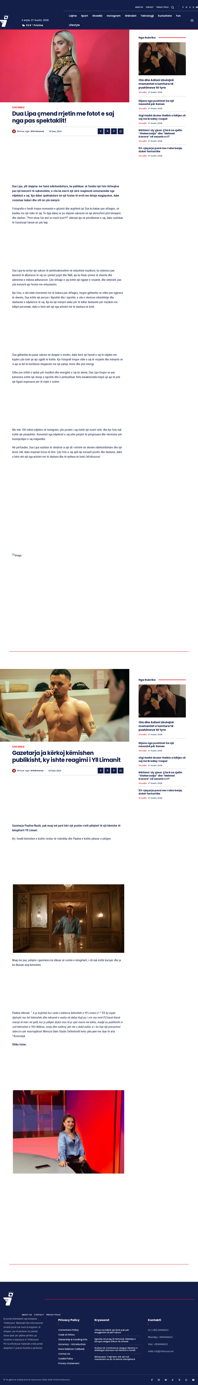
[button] (172, 7)
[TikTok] (190, 7)
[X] (193, 7)
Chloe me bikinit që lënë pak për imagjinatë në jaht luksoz (112, 1382)
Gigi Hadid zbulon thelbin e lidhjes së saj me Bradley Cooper (162, 117)
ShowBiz (18, 107)
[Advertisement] (67, 160)
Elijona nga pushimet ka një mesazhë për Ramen (156, 102)
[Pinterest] (114, 131)
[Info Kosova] (14, 131)
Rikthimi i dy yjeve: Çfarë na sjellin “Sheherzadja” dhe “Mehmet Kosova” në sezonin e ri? (160, 133)
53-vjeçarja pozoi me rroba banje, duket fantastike (160, 149)
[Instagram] (186, 7)
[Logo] (8, 1349)
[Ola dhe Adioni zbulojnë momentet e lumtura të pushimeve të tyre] (162, 58)
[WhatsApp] (120, 131)
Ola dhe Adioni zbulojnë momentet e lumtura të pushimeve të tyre (156, 84)
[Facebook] (183, 7)
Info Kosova (37, 131)
